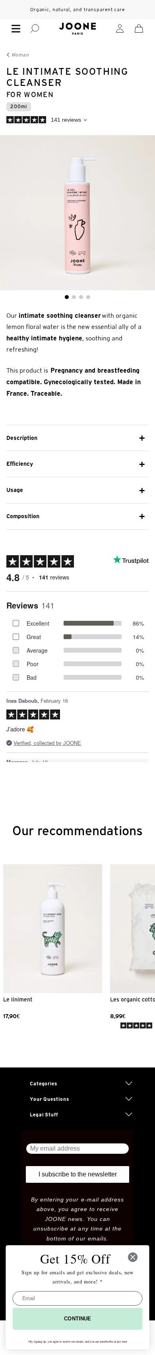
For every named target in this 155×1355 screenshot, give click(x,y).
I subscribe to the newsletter (78, 1174)
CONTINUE (77, 1319)
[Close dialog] (132, 1257)
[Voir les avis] (77, 121)
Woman (20, 54)
